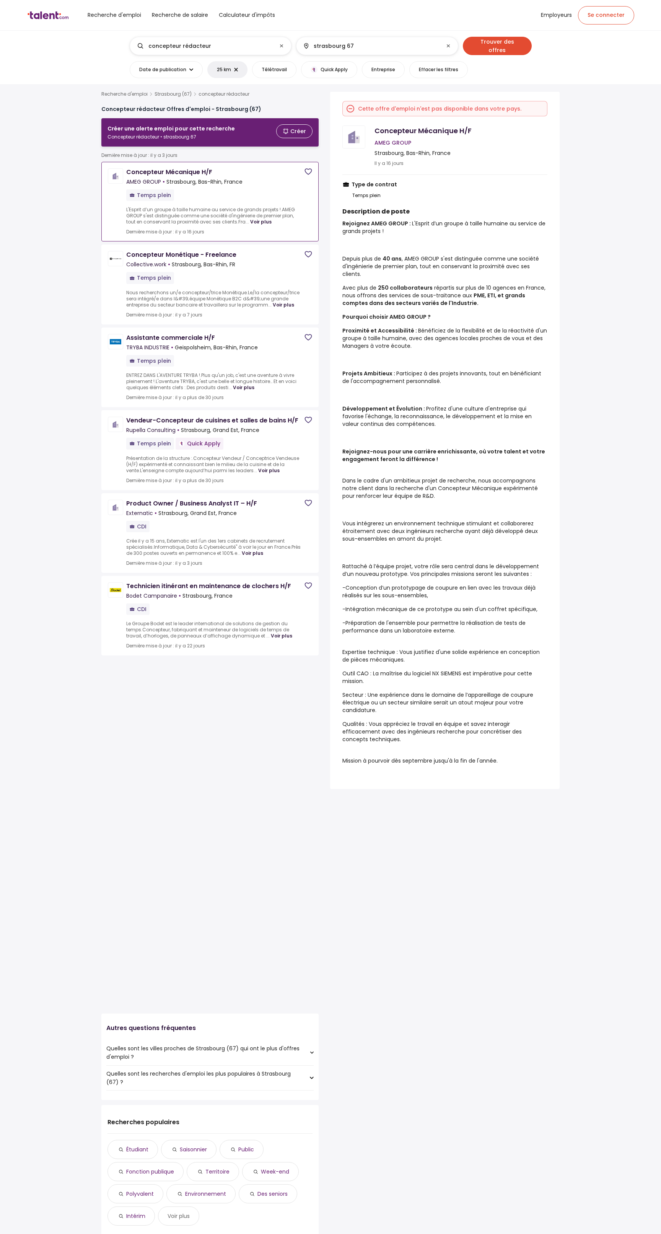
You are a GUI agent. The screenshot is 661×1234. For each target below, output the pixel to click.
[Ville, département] (371, 46)
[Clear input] (281, 46)
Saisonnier (193, 1149)
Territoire (217, 1171)
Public (246, 1149)
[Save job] (308, 171)
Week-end (275, 1171)
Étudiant (137, 1149)
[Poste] (204, 46)
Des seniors (272, 1194)
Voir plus (261, 221)
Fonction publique (150, 1171)
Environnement (205, 1194)
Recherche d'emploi (124, 94)
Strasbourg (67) (173, 94)
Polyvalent (140, 1194)
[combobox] (210, 46)
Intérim (135, 1216)
